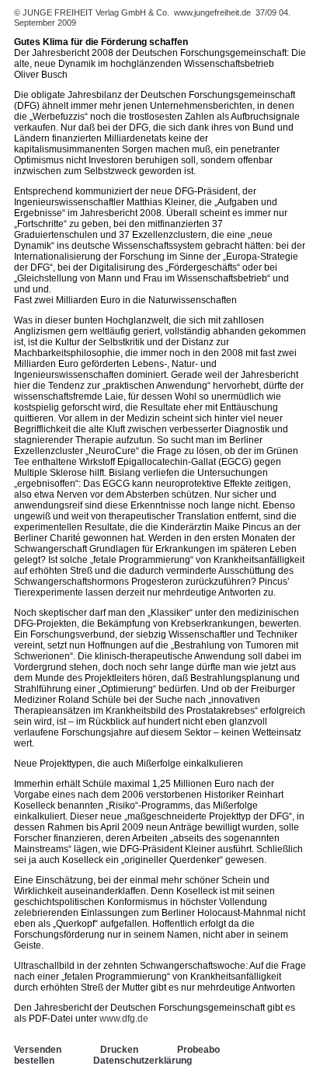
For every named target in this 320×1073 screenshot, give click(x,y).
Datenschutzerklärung (142, 1060)
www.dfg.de (123, 1018)
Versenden (37, 1049)
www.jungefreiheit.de (212, 12)
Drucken (119, 1049)
